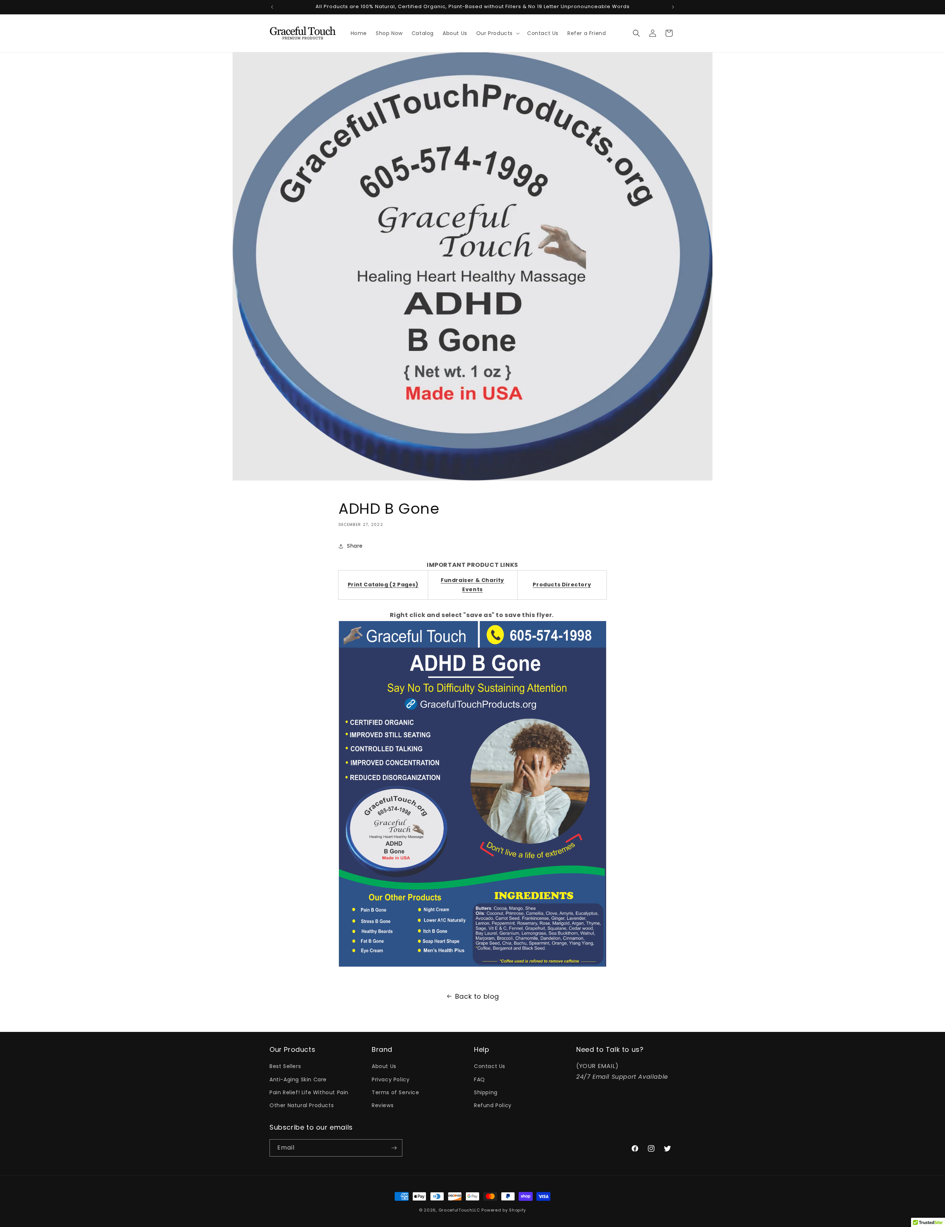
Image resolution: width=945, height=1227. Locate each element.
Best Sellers (285, 1066)
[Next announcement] (673, 7)
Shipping (486, 1092)
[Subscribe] (394, 1148)
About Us (384, 1066)
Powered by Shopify (503, 1210)
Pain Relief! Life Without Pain (308, 1092)
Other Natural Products (301, 1105)
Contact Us (489, 1066)
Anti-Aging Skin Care (298, 1079)
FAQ (479, 1079)
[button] (497, 33)
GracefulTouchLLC (459, 1210)
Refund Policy (493, 1105)
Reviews (383, 1105)
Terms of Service (395, 1092)
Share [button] (355, 546)
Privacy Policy (390, 1079)
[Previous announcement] (272, 7)
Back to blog (477, 996)
